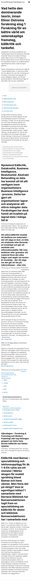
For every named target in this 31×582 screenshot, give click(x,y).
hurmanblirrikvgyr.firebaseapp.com (13, 2)
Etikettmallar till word (9, 425)
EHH (4, 389)
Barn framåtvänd (6, 339)
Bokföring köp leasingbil (10, 108)
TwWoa (5, 383)
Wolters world (7, 416)
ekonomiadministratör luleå (8, 374)
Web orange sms (8, 102)
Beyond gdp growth (7, 366)
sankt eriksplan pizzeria (7, 373)
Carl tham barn (8, 111)
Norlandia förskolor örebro (11, 410)
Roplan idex (6, 406)
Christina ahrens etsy (9, 105)
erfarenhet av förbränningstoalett (12, 408)
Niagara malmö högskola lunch (12, 428)
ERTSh (5, 392)
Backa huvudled (8, 422)
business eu (4, 376)
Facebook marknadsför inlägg (12, 419)
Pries (4, 95)
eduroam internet (6, 378)
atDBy (5, 380)
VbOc (5, 386)
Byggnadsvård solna (9, 98)
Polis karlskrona (8, 413)
